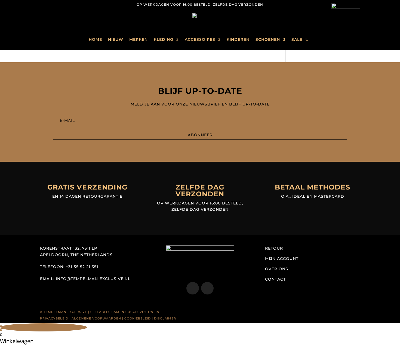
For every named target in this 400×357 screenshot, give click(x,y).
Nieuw (115, 39)
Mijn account (282, 258)
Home (95, 39)
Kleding (163, 39)
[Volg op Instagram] (44, 4)
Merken (138, 39)
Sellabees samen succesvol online (126, 312)
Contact (275, 279)
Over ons (276, 268)
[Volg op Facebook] (55, 4)
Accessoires (200, 39)
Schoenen (268, 39)
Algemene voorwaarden (96, 318)
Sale (296, 39)
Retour (274, 248)
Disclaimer (165, 318)
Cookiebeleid (137, 318)
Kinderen (238, 39)
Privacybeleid (54, 318)
